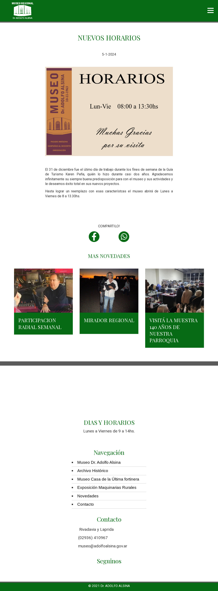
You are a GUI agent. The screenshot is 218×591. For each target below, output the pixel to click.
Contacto (85, 504)
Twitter (109, 236)
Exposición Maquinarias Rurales (106, 487)
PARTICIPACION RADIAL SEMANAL (39, 323)
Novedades (88, 496)
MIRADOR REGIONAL (109, 320)
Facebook (94, 236)
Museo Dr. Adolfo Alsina (99, 462)
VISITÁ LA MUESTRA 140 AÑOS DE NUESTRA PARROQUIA (173, 330)
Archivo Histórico (92, 470)
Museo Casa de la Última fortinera (108, 479)
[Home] (22, 10)
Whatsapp (124, 236)
